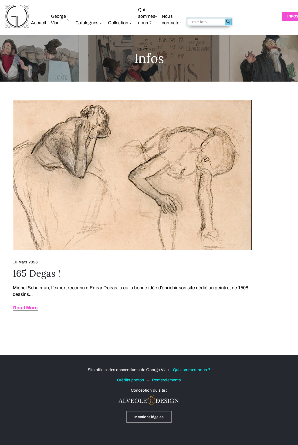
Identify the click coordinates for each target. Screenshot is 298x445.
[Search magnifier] (228, 21)
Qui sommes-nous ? (147, 16)
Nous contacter (171, 19)
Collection (118, 22)
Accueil (38, 22)
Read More (25, 307)
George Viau (58, 19)
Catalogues (86, 22)
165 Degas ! (36, 273)
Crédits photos (132, 380)
